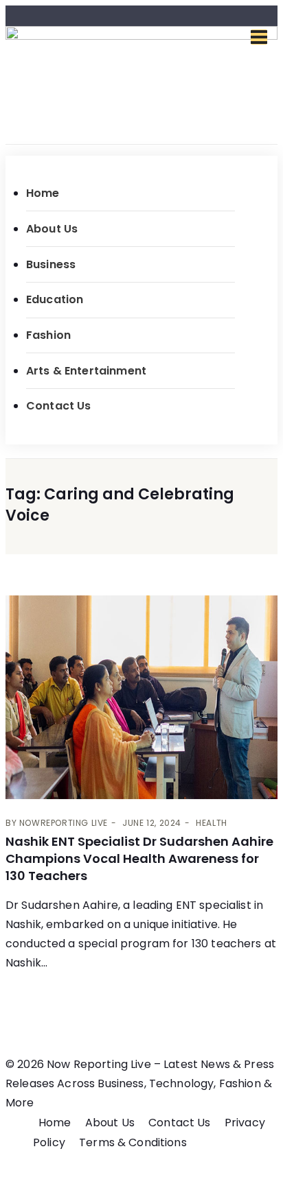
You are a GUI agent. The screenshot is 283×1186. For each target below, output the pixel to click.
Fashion (48, 335)
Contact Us (58, 406)
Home (43, 193)
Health (211, 823)
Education (54, 299)
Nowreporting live (63, 823)
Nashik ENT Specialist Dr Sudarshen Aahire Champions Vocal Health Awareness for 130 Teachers (139, 858)
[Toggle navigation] (259, 37)
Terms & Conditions (133, 1142)
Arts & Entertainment (86, 371)
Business (51, 264)
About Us (52, 229)
